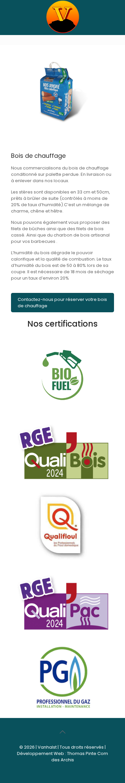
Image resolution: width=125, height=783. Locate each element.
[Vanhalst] (62, 32)
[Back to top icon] (63, 732)
